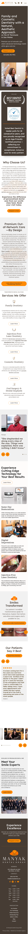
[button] (25, 3)
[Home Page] (7, 3)
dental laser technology (15, 339)
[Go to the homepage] (14, 856)
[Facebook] (10, 882)
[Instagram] (13, 882)
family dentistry (6, 177)
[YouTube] (18, 882)
